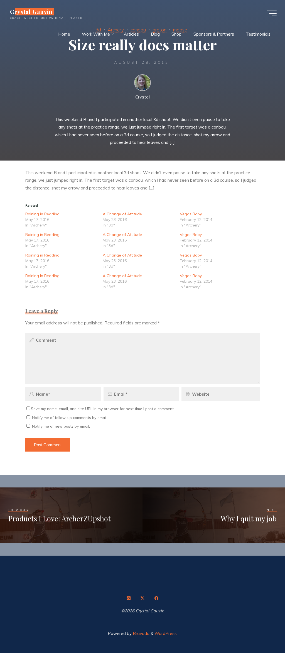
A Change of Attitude (122, 213)
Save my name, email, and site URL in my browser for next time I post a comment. (103, 408)
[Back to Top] (263, 631)
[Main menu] (272, 13)
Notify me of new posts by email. (61, 426)
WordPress (165, 633)
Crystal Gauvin (31, 11)
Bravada (140, 633)
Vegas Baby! (191, 213)
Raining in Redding (42, 213)
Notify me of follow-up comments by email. (69, 417)
